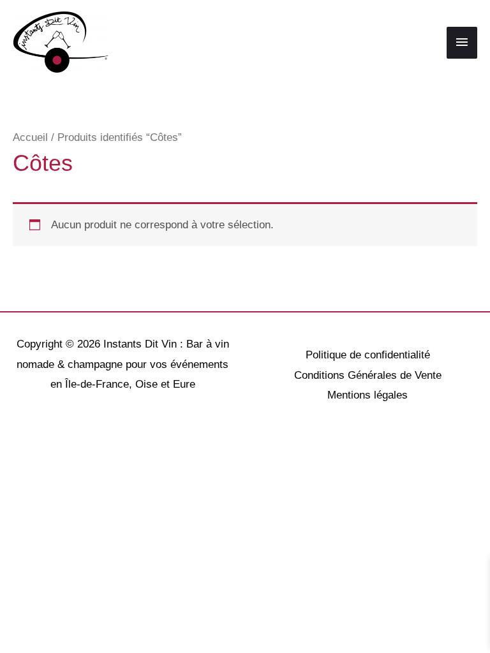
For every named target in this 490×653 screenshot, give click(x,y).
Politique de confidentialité (368, 355)
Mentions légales (367, 395)
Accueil (30, 137)
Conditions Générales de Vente (368, 375)
